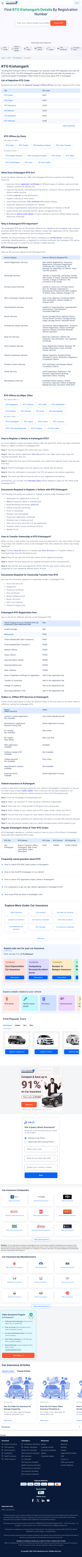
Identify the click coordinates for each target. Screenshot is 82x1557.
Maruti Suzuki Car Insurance (14, 1267)
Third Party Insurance (65, 920)
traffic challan (27, 791)
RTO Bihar (70, 156)
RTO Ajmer (8, 95)
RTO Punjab (23, 145)
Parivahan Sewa (34, 481)
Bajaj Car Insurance (14, 1201)
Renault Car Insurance (14, 1297)
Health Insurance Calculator (31, 1465)
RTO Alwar (8, 100)
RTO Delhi (10, 145)
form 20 (35, 454)
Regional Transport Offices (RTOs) (39, 85)
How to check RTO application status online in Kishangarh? (29, 879)
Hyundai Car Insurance (67, 1267)
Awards (43, 1453)
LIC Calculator (26, 1459)
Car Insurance (40, 912)
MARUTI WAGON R (16, 1052)
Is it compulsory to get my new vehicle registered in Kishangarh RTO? (33, 887)
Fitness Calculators (30, 1447)
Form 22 (34, 505)
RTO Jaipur (28, 421)
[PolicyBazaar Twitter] (38, 1500)
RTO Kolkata (11, 411)
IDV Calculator (41, 927)
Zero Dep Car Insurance (65, 912)
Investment (8, 1453)
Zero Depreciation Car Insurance (14, 968)
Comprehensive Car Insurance (16, 928)
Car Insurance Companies (65, 927)
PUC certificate (33, 202)
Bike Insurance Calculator (30, 1474)
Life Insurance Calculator (30, 1462)
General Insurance (10, 1444)
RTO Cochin (43, 421)
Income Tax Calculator (29, 1450)
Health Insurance (10, 1456)
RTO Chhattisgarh (13, 162)
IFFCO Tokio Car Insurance (15, 1230)
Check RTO (58, 23)
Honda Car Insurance (41, 1282)
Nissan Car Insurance (41, 1297)
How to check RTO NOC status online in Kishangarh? (26, 864)
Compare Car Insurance (16, 920)
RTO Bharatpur (10, 116)
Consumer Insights (47, 1456)
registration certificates (30, 184)
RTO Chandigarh (12, 421)
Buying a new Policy (36, 1138)
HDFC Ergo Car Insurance (41, 1215)
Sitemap (64, 1447)
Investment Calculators (32, 1444)
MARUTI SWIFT (46, 1052)
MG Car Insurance (67, 1297)
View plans (14, 977)
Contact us (64, 1459)
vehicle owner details (25, 214)
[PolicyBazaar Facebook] (33, 1500)
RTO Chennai (28, 404)
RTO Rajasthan (17, 58)
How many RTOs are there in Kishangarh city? (23, 894)
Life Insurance (9, 1447)
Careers (63, 1450)
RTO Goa (28, 162)
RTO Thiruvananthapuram (16, 428)
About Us (64, 1444)
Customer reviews (47, 1447)
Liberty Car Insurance (67, 1230)
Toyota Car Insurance (67, 1282)
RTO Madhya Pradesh (42, 145)
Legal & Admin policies (68, 1453)
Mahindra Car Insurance (14, 1282)
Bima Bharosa (11, 1509)
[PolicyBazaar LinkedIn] (43, 1500)
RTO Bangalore (12, 404)
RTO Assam (56, 156)
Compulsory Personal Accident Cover (38, 969)
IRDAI (3, 1509)
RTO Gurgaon (36, 428)
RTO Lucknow (58, 421)
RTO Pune (40, 411)
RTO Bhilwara (9, 121)
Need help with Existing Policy (41, 1142)
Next (41, 1175)
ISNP (62, 1456)
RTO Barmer (9, 110)
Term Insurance (9, 1450)
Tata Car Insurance (41, 1267)
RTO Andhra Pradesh (14, 156)
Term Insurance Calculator (30, 1453)
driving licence (56, 238)
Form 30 (45, 550)
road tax (17, 195)
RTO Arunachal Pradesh (37, 156)
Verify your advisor (67, 1462)
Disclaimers (6, 1427)
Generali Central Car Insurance (14, 1215)
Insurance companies (48, 1450)
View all (40, 938)
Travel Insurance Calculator (30, 1468)
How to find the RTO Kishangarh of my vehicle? (24, 872)
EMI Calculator (26, 1456)
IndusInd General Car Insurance (41, 1230)
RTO (9, 58)
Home (3, 58)
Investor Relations (67, 1465)
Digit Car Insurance (67, 1201)
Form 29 (17, 550)
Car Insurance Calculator (40, 920)
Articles (43, 1444)
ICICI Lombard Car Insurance (67, 1215)
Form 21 (10, 501)
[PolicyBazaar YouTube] (48, 1500)
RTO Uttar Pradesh (63, 145)
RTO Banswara (10, 105)
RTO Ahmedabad (56, 411)
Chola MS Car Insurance (41, 1201)
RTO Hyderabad (58, 404)
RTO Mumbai (26, 411)
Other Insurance (10, 1459)
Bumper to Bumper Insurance (61, 968)
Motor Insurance (16, 912)
